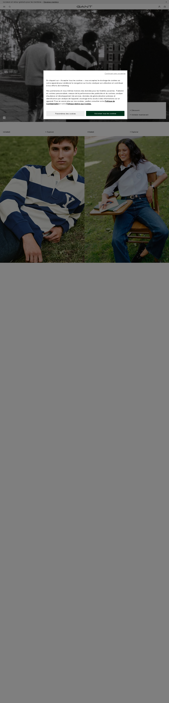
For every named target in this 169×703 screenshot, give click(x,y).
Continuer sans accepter (115, 73)
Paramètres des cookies (65, 114)
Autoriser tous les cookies (105, 113)
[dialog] (85, 94)
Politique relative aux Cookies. (78, 104)
